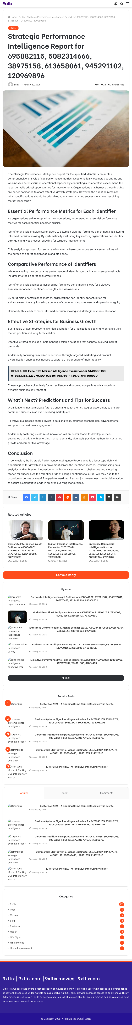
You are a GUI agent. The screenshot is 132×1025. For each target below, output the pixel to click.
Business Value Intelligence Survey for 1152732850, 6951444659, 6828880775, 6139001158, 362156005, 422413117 (76, 646)
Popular (23, 793)
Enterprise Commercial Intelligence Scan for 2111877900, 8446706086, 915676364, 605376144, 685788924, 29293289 (104, 550)
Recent (64, 793)
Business (15, 926)
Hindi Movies (17, 942)
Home (13, 17)
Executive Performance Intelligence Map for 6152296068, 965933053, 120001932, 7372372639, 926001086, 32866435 (76, 661)
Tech (12, 909)
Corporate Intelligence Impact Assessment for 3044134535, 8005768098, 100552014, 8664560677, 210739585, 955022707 (77, 736)
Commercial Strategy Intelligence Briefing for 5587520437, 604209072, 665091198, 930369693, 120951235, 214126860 (77, 751)
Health (13, 931)
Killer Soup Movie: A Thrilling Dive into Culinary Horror (76, 766)
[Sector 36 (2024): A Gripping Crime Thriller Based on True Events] (17, 708)
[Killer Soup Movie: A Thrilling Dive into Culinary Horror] (17, 772)
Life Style (15, 937)
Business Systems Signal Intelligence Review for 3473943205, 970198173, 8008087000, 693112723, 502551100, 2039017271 (77, 720)
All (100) (66, 678)
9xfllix (22, 17)
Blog (12, 920)
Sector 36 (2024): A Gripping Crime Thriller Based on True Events (76, 704)
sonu (16, 84)
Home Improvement (21, 948)
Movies (14, 915)
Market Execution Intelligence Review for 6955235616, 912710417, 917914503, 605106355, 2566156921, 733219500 (65, 550)
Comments (106, 793)
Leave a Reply (66, 575)
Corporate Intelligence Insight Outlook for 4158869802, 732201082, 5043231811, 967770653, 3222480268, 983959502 (25, 550)
